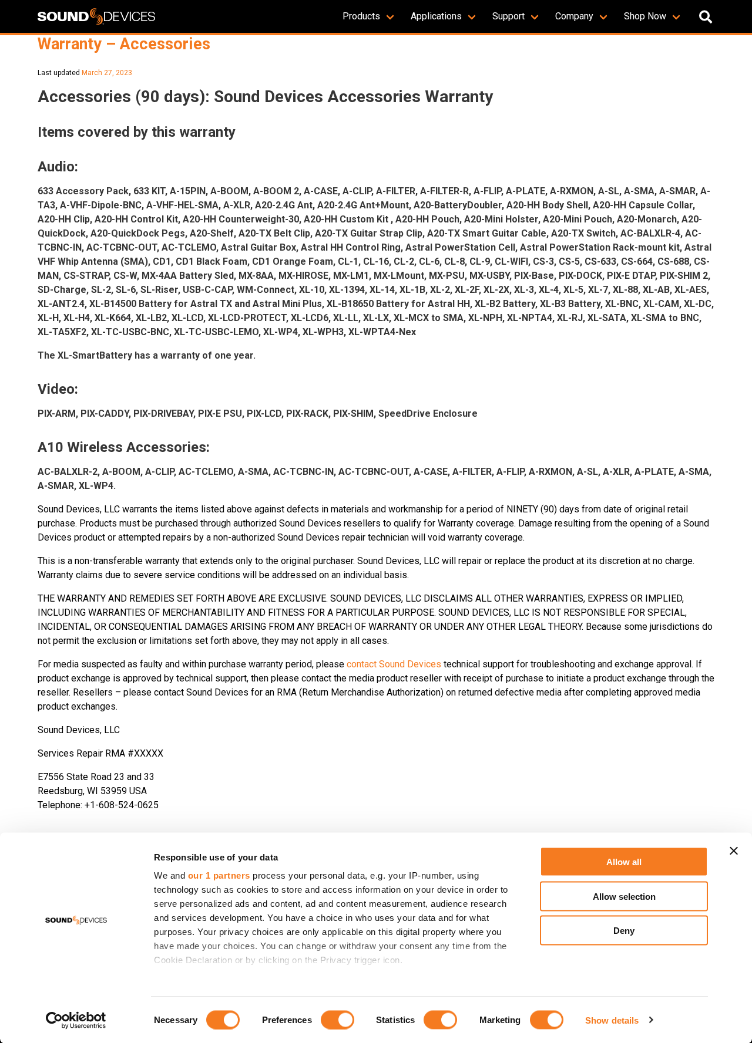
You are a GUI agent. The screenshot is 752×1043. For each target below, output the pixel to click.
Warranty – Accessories (124, 44)
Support (508, 16)
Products (361, 16)
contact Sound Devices (394, 664)
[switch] (337, 1019)
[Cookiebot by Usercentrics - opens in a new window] (76, 1020)
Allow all (624, 862)
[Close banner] (734, 851)
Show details (612, 1020)
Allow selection (624, 896)
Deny (623, 931)
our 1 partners (219, 875)
